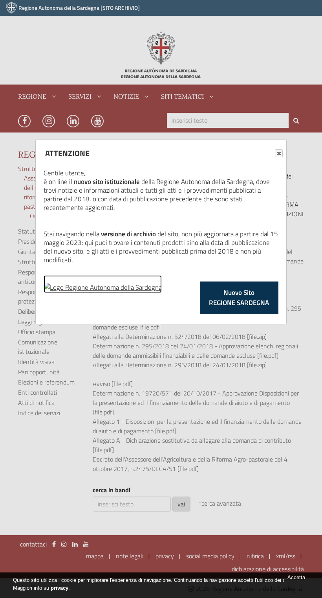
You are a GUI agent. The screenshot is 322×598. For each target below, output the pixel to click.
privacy (59, 588)
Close (279, 153)
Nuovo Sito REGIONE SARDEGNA (239, 297)
